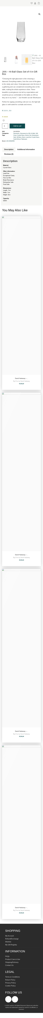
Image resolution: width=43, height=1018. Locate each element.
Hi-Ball (33, 133)
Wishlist (8, 942)
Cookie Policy (10, 986)
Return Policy (10, 980)
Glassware (16, 133)
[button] (20, 3)
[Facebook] (8, 999)
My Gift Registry (11, 945)
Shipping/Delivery (11, 962)
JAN (37, 133)
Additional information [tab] (26, 149)
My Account (9, 936)
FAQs (7, 956)
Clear (14, 135)
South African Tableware (20, 139)
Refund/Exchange (12, 939)
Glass (23, 137)
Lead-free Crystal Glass (32, 137)
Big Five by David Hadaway (21, 381)
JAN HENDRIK (10, 141)
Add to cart (17, 126)
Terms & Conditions (12, 977)
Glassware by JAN (25, 133)
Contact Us (9, 965)
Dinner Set (28, 135)
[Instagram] (15, 999)
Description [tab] (8, 149)
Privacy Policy (10, 983)
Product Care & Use (12, 959)
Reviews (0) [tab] (8, 154)
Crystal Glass (21, 135)
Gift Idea (19, 137)
